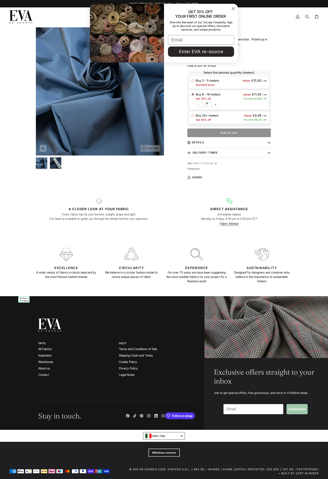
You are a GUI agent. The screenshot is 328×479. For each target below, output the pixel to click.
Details (198, 142)
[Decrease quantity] (199, 104)
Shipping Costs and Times (136, 355)
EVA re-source (145, 469)
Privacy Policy (128, 368)
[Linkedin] (156, 415)
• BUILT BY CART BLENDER (298, 473)
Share (197, 177)
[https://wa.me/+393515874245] (163, 415)
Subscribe (297, 409)
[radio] (229, 82)
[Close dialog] (233, 8)
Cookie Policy (128, 362)
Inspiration (45, 355)
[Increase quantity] (215, 104)
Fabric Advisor (229, 224)
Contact (43, 375)
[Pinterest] (141, 415)
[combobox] (164, 436)
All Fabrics (45, 349)
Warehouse (45, 362)
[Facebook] (127, 415)
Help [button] (122, 343)
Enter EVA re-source (201, 51)
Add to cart (229, 133)
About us (44, 368)
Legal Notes (127, 375)
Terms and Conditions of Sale (138, 349)
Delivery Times (205, 152)
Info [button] (42, 343)
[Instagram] (149, 415)
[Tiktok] (134, 415)
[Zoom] (43, 148)
